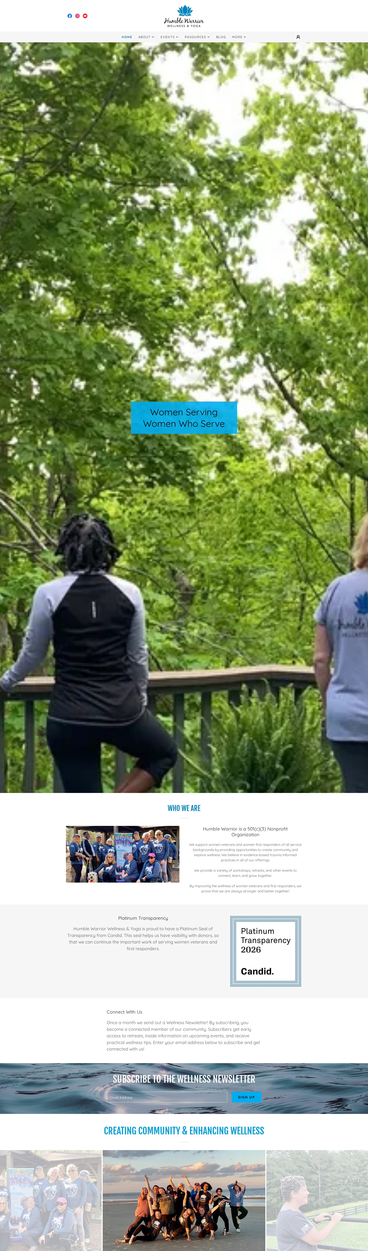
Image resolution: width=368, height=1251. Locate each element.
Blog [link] (221, 37)
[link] (70, 16)
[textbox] (167, 1097)
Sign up (246, 1097)
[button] (146, 37)
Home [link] (127, 37)
